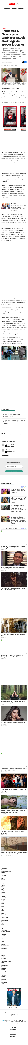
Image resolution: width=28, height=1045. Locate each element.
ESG (2, 878)
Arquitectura (3, 934)
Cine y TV (3, 923)
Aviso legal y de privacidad (13, 1032)
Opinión (3, 892)
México (2, 886)
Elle (2, 909)
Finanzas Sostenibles (5, 945)
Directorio (13, 1036)
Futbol (2, 962)
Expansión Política (9, 444)
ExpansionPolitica (17, 1015)
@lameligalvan (11, 451)
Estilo (2, 919)
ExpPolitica (11, 1015)
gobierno (7, 9)
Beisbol (2, 964)
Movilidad (3, 944)
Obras (2, 877)
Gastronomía (3, 975)
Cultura (2, 906)
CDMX (2, 889)
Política (3, 884)
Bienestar (3, 980)
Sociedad (3, 893)
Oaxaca (19, 434)
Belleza (2, 903)
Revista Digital (4, 971)
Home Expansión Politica (6, 871)
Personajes (3, 979)
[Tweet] (23, 62)
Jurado (2, 983)
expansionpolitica (14, 1015)
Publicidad (13, 1027)
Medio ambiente (4, 940)
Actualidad (3, 954)
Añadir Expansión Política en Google (10, 65)
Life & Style (4, 917)
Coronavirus (13, 434)
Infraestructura (4, 933)
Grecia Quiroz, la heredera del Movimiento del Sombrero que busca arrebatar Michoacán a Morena (13, 414)
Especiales (3, 958)
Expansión (4, 868)
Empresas (3, 869)
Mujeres (3, 879)
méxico (14, 9)
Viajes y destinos (4, 978)
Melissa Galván (8, 449)
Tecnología (3, 875)
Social (2, 941)
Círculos (3, 900)
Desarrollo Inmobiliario (5, 931)
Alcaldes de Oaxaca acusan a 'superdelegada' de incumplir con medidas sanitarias (18, 208)
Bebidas (3, 976)
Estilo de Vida (4, 982)
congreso (21, 9)
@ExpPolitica (15, 88)
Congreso (3, 888)
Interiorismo (3, 936)
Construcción (4, 930)
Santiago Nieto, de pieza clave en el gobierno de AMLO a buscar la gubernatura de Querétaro (14, 421)
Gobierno (3, 885)
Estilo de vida (3, 914)
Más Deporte (3, 968)
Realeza (3, 899)
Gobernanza (3, 943)
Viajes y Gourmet (4, 905)
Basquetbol (3, 966)
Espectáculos (3, 898)
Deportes (3, 921)
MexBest (3, 973)
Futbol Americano (4, 965)
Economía (3, 872)
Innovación (3, 947)
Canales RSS (13, 1034)
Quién (3, 896)
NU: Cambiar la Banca (14, 1008)
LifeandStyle (3, 881)
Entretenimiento (4, 920)
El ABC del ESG (4, 948)
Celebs (2, 913)
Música (2, 924)
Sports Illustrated (6, 961)
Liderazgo (3, 955)
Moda (2, 902)
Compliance (13, 1029)
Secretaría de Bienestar (8, 436)
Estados (3, 28)
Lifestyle (3, 969)
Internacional (3, 874)
